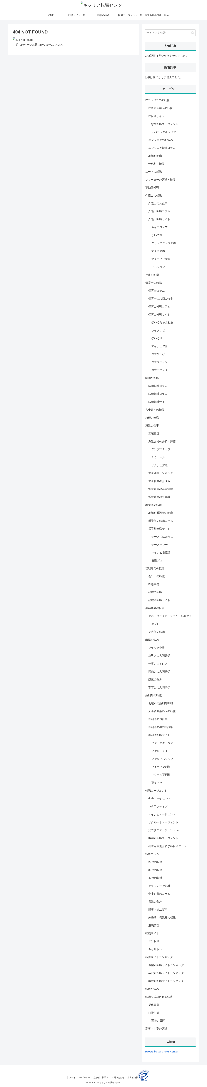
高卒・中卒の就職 (156, 1028)
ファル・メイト (160, 750)
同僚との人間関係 (159, 671)
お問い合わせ (118, 1077)
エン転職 (153, 941)
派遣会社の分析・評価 (162, 441)
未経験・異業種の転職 (162, 917)
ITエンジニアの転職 (157, 100)
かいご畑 (156, 235)
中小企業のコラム (159, 893)
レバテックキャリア (163, 132)
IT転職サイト (156, 116)
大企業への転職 (154, 409)
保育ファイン (159, 362)
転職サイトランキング (159, 957)
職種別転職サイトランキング (166, 980)
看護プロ (156, 560)
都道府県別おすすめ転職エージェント (171, 846)
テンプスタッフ (160, 449)
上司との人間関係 (159, 655)
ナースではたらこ (162, 536)
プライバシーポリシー (79, 1077)
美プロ (155, 624)
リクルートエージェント (163, 822)
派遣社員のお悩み (159, 481)
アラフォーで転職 (159, 885)
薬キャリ (156, 782)
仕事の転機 (152, 274)
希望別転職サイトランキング (166, 965)
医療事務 (153, 584)
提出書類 (153, 1004)
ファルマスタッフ (162, 758)
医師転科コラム (157, 385)
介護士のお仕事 (157, 203)
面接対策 (153, 1012)
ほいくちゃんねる (162, 322)
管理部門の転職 (154, 568)
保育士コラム (156, 290)
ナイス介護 (158, 250)
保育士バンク (159, 370)
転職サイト (152, 933)
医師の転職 (152, 378)
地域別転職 (155, 155)
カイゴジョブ (159, 227)
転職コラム (152, 854)
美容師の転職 (156, 631)
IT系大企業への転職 (160, 108)
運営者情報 (132, 1077)
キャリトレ (155, 949)
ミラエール (158, 457)
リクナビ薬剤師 (160, 774)
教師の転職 (152, 417)
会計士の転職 (156, 576)
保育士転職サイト (159, 314)
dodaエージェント (159, 798)
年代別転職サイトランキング (166, 973)
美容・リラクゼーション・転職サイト (171, 615)
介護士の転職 (153, 195)
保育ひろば (158, 354)
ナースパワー (159, 544)
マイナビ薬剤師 (160, 766)
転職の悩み (152, 989)
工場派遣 (153, 433)
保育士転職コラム (159, 306)
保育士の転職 (153, 282)
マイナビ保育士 (160, 346)
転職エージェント (156, 790)
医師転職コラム (157, 393)
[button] (192, 33)
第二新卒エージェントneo (164, 830)
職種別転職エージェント (163, 838)
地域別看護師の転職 (160, 512)
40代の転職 (155, 877)
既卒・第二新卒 (157, 909)
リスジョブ (158, 266)
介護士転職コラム (159, 211)
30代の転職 (155, 869)
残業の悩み (155, 679)
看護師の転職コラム (160, 520)
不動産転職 (152, 187)
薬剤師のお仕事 (157, 719)
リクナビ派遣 (159, 465)
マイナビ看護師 (160, 552)
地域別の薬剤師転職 (160, 703)
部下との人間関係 (159, 687)
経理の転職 (155, 592)
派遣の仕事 (152, 425)
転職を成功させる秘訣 (159, 996)
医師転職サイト (157, 401)
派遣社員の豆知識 (159, 496)
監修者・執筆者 (100, 1077)
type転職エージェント (164, 124)
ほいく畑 (156, 338)
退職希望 (153, 925)
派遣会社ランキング (160, 473)
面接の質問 (158, 1020)
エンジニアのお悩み (160, 139)
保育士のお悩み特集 (160, 298)
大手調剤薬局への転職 (162, 711)
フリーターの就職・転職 (160, 179)
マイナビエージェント (162, 814)
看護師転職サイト (159, 528)
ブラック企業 (156, 647)
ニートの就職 (153, 171)
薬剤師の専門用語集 (160, 727)
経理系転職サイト (159, 600)
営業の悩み (155, 901)
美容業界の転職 (154, 608)
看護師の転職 (153, 504)
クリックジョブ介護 (163, 243)
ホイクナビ (158, 330)
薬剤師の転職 (153, 695)
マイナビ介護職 (160, 259)
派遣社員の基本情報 (160, 489)
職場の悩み (152, 639)
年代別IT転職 (156, 163)
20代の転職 (155, 861)
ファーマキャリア (162, 743)
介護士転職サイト (159, 219)
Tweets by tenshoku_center (161, 1051)
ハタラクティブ (157, 806)
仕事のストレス (157, 663)
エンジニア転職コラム (162, 147)
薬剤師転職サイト (159, 735)
